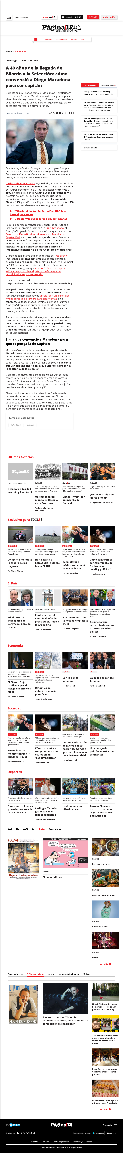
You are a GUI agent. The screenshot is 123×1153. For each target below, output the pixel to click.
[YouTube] (31, 1133)
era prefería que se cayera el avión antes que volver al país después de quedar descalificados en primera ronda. (36, 271)
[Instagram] (21, 1133)
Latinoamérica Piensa (68, 974)
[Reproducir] (63, 17)
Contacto (45, 1142)
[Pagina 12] (61, 28)
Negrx (51, 974)
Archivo (34, 1142)
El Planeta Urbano (35, 974)
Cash (10, 829)
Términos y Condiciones (82, 1142)
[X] (24, 1133)
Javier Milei (48, 39)
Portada (10, 51)
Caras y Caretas (15, 974)
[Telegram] (34, 1133)
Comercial (107, 1125)
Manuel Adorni (61, 39)
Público (86, 974)
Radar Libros (55, 829)
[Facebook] (18, 1133)
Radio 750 (21, 51)
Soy (33, 829)
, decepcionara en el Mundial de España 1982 (35, 236)
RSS (115, 1125)
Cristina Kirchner (77, 39)
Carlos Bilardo (15, 425)
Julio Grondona (55, 228)
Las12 (25, 829)
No (17, 829)
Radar (42, 829)
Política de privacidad (61, 1142)
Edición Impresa (21, 17)
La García (30, 425)
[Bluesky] (27, 1133)
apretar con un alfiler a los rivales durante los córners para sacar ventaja (38, 297)
